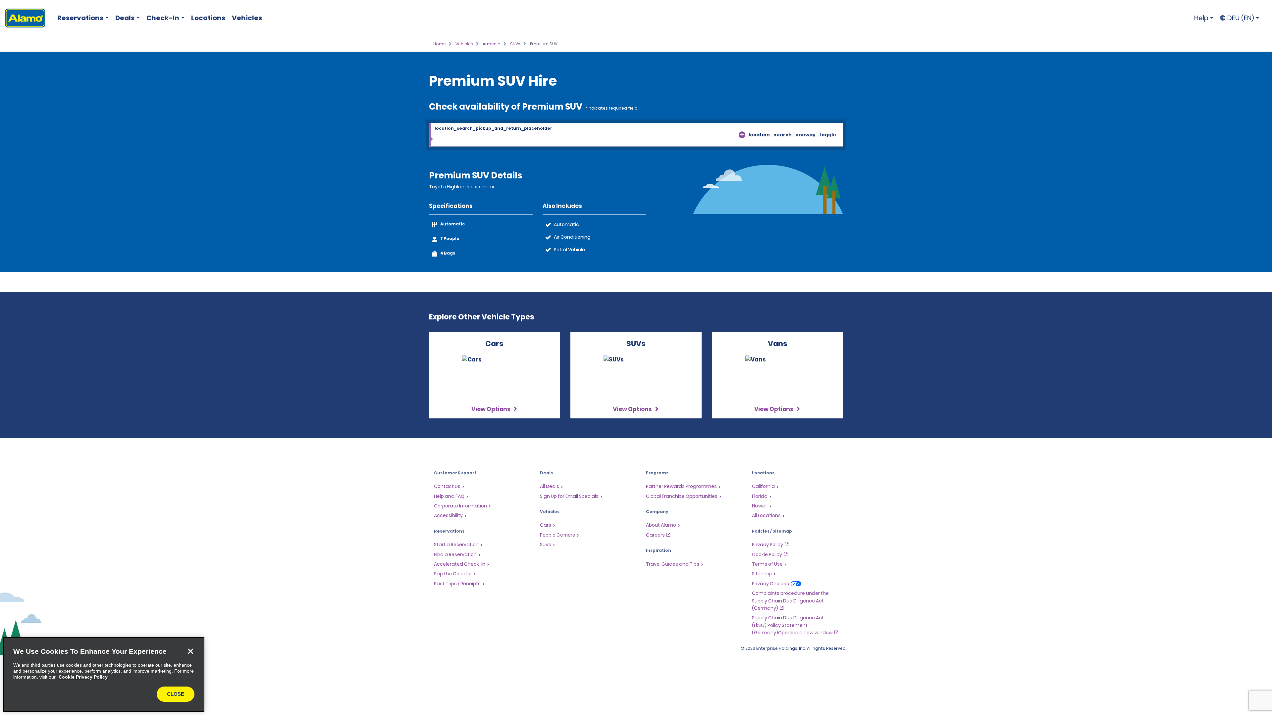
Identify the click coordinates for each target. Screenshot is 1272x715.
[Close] (190, 651)
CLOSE (175, 694)
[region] (103, 674)
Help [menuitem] (1201, 18)
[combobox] (636, 135)
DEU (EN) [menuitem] (1240, 18)
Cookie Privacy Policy (83, 677)
